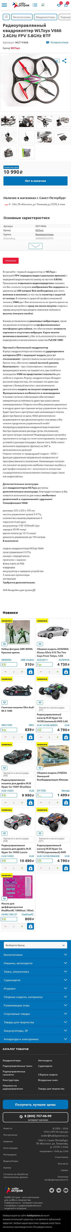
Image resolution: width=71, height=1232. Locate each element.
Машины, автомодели (18, 963)
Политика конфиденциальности (56, 1178)
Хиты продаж (10, 1147)
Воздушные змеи (48, 1079)
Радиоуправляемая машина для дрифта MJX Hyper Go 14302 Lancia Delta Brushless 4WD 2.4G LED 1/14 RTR (16, 852)
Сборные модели (48, 1074)
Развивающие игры (16, 1005)
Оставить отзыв (59, 42)
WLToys (39, 230)
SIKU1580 (6, 725)
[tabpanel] (35, 79)
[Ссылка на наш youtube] (65, 1190)
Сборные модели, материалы (23, 996)
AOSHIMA (64, 659)
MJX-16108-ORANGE (48, 856)
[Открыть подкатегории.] (63, 954)
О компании (61, 1157)
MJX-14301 (7, 790)
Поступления (10, 1134)
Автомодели (45, 1060)
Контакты (63, 1163)
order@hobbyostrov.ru (54, 1135)
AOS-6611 (42, 659)
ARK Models (27, 659)
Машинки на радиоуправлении (13, 1087)
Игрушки (10, 988)
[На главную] (20, 5)
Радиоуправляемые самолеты (14, 1073)
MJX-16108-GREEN (47, 725)
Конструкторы (11, 1079)
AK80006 (6, 659)
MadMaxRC (28, 914)
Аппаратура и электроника (21, 1039)
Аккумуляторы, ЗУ (16, 1030)
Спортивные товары (17, 1013)
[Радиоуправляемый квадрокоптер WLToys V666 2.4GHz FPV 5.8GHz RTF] (8, 121)
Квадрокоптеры (45, 234)
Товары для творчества (19, 1022)
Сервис (64, 1170)
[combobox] (35, 945)
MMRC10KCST (9, 914)
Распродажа (10, 1154)
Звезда (65, 790)
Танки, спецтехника (16, 971)
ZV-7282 (41, 790)
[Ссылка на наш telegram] (51, 1190)
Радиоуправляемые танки (17, 1065)
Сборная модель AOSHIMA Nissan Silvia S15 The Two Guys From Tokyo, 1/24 (53, 652)
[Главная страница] (6, 17)
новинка (7, 620)
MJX (67, 725)
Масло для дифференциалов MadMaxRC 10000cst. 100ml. (17, 907)
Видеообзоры (10, 1160)
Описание (10, 260)
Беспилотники (13, 954)
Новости (7, 1128)
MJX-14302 (7, 856)
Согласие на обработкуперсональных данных (15, 1175)
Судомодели (12, 980)
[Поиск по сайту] (43, 5)
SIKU (31, 725)
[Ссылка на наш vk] (58, 1190)
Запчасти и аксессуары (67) (51, 708)
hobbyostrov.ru (35, 1215)
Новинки (10, 612)
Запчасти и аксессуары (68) (16, 774)
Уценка (7, 1167)
